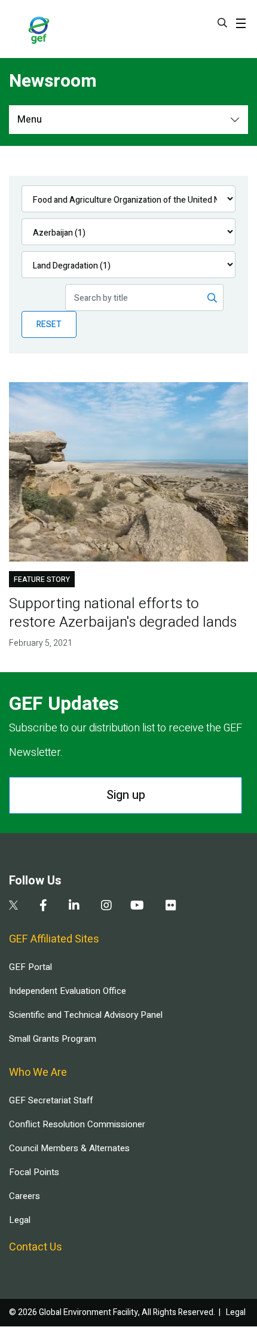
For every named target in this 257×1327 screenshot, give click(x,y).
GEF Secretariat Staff (51, 1100)
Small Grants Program (52, 1038)
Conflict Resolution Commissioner (77, 1124)
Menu (29, 119)
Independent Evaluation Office (67, 990)
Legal (19, 1220)
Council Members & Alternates (69, 1148)
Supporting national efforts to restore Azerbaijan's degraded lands (123, 613)
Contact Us (35, 1247)
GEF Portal (30, 967)
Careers (24, 1196)
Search (222, 23)
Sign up (125, 795)
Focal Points (34, 1172)
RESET (49, 324)
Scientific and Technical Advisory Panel (86, 1014)
